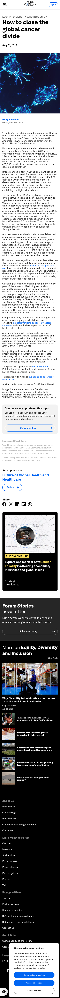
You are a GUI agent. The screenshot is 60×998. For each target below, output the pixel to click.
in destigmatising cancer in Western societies (26, 324)
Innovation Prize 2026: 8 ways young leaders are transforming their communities (35, 765)
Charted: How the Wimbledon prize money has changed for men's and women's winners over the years (34, 750)
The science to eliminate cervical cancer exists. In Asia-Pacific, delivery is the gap (35, 720)
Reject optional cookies (34, 975)
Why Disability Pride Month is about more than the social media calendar (28, 700)
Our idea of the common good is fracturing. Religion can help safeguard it (32, 735)
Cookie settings (34, 991)
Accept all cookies (34, 983)
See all (52, 658)
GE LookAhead (40, 366)
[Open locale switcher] (4, 992)
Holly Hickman (10, 119)
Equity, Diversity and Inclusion (25, 16)
